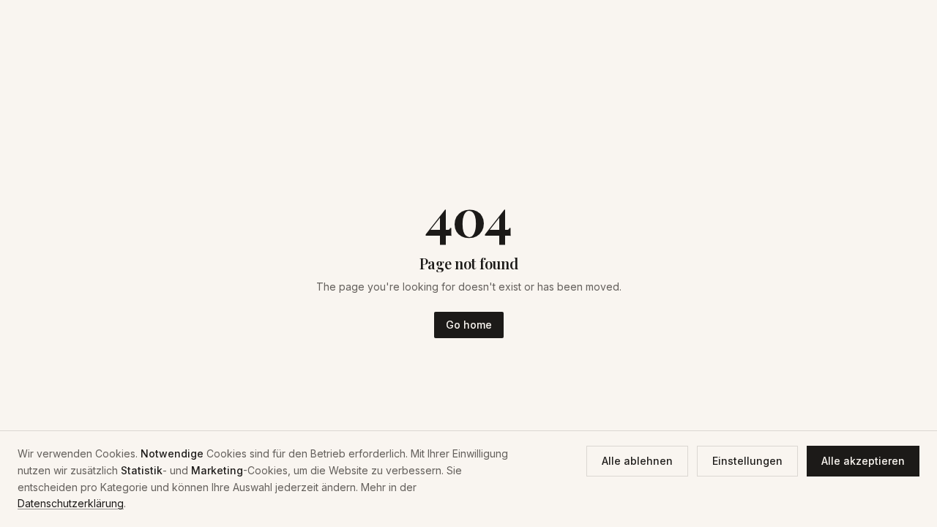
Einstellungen (747, 461)
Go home (469, 324)
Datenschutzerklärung (71, 503)
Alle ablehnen (637, 461)
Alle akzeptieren (863, 461)
